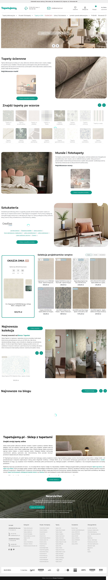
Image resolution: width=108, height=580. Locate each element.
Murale (95, 254)
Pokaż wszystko (35, 328)
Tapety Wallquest (59, 555)
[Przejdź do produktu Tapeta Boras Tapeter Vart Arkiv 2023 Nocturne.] (81, 269)
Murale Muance (43, 543)
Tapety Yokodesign (60, 557)
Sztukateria (102, 254)
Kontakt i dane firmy (92, 528)
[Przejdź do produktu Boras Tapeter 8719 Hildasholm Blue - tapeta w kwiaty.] (16, 365)
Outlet (25, 539)
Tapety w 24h (27, 537)
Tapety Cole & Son (60, 537)
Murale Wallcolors (44, 555)
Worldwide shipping (92, 532)
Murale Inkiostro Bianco (45, 537)
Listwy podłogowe (43, 233)
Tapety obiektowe (28, 532)
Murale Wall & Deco (44, 551)
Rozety (34, 235)
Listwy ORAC (75, 543)
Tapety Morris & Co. (60, 549)
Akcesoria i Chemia (28, 543)
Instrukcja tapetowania (93, 543)
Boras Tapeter (24, 335)
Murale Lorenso (43, 541)
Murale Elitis (42, 534)
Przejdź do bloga (89, 391)
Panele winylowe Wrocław (30, 545)
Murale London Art (44, 539)
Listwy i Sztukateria (28, 541)
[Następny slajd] (104, 105)
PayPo (89, 551)
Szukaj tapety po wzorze (29, 536)
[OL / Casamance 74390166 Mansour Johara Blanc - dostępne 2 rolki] (13, 289)
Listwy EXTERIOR (76, 534)
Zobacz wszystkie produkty (27, 98)
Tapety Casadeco (59, 534)
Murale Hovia (43, 536)
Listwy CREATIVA (76, 532)
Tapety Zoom (59, 561)
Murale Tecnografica (44, 549)
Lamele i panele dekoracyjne (78, 530)
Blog (89, 549)
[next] (57, 46)
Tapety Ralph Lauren (60, 551)
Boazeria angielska (26, 230)
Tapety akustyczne (28, 530)
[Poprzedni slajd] (99, 105)
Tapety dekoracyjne (28, 528)
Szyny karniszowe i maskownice (13, 233)
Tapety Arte (58, 528)
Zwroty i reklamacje (92, 539)
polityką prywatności (64, 512)
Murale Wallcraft (43, 557)
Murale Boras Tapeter (44, 528)
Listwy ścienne (38, 230)
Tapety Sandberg (59, 553)
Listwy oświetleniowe (30, 233)
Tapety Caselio (59, 532)
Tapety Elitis (58, 545)
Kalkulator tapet (91, 545)
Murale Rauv (42, 545)
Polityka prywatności (92, 541)
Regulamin (52, 510)
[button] (104, 7)
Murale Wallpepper (44, 559)
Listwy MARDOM (76, 539)
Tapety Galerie (59, 547)
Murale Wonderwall (44, 561)
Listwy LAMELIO (75, 537)
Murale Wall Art (43, 553)
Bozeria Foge (75, 528)
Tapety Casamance (60, 536)
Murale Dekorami (43, 532)
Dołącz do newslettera (37, 507)
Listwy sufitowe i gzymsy (23, 235)
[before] (53, 46)
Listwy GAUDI (75, 536)
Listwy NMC (74, 541)
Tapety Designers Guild (61, 541)
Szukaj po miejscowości (93, 530)
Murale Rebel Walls (44, 547)
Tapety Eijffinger (59, 543)
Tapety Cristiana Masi (60, 539)
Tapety (88, 254)
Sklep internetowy (52, 578)
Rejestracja (90, 537)
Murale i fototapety (28, 534)
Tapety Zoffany (59, 559)
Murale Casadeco (43, 530)
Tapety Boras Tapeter (60, 530)
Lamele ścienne (14, 230)
